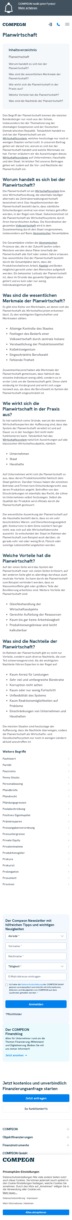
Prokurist (9, 865)
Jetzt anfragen (36, 1098)
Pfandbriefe (10, 790)
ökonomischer (42, 233)
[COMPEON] (14, 24)
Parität (7, 765)
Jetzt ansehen (14, 1055)
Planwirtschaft (19, 57)
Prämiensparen (12, 821)
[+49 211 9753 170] (59, 24)
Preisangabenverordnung (19, 828)
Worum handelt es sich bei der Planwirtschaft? (28, 66)
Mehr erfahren (27, 8)
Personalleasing (13, 784)
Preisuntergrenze (14, 834)
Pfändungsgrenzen (14, 802)
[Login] (50, 24)
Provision (8, 884)
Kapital (43, 266)
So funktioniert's (36, 1109)
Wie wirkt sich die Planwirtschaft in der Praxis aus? (34, 87)
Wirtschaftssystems (15, 157)
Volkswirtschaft (26, 225)
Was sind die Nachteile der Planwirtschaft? (36, 101)
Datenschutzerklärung (32, 984)
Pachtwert (9, 758)
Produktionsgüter (14, 853)
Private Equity (11, 840)
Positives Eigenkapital (16, 815)
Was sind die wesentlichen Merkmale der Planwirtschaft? (35, 76)
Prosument (9, 878)
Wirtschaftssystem (15, 138)
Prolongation (11, 871)
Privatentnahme (13, 846)
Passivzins (9, 771)
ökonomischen (48, 242)
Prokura (8, 859)
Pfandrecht (10, 796)
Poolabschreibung (14, 809)
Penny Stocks (11, 777)
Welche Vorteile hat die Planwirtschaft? (34, 95)
